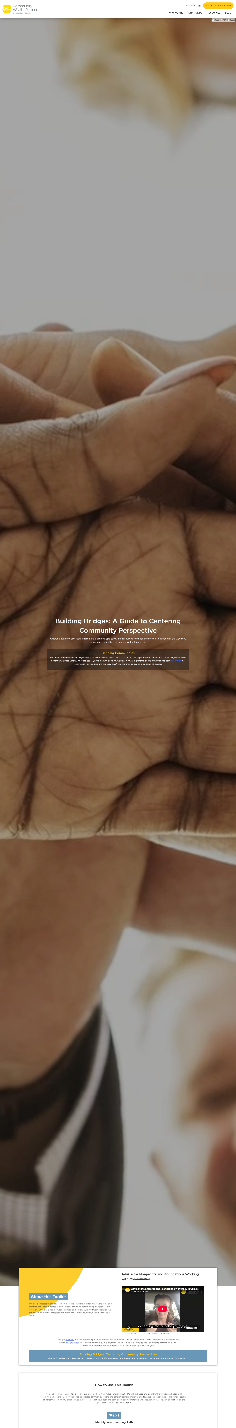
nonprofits (176, 661)
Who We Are (176, 13)
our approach (72, 1343)
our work (70, 1340)
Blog (228, 13)
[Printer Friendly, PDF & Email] (223, 20)
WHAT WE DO (195, 13)
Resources (213, 13)
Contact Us (190, 5)
